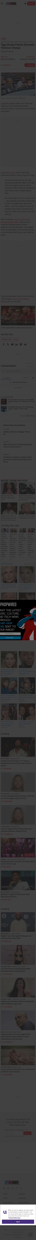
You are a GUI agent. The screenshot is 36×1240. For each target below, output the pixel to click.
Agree (18, 1222)
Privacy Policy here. (15, 1218)
